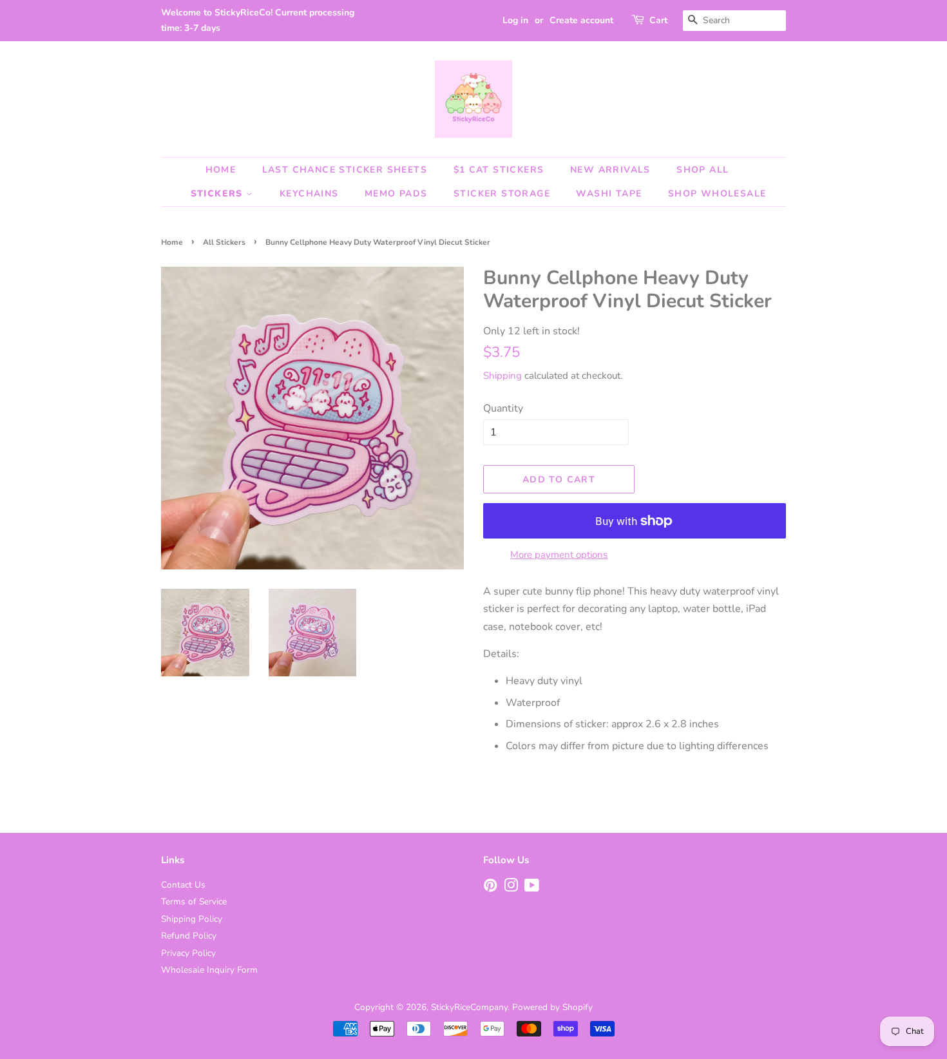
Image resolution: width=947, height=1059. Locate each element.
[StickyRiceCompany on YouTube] (531, 888)
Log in (515, 20)
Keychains (309, 193)
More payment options (558, 554)
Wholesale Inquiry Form (209, 970)
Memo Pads (396, 193)
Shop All (702, 170)
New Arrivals (610, 170)
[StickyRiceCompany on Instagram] (511, 888)
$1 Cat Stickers (499, 170)
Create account (581, 20)
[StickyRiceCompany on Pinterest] (490, 888)
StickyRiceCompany (469, 1007)
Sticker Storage (502, 193)
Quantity (503, 408)
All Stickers (224, 242)
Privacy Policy (188, 953)
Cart (658, 20)
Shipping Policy (191, 919)
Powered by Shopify (552, 1007)
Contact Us (183, 885)
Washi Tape (609, 193)
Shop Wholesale (717, 193)
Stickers (219, 193)
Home (221, 170)
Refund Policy (188, 936)
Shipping (502, 375)
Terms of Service (194, 901)
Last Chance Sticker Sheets (344, 170)
